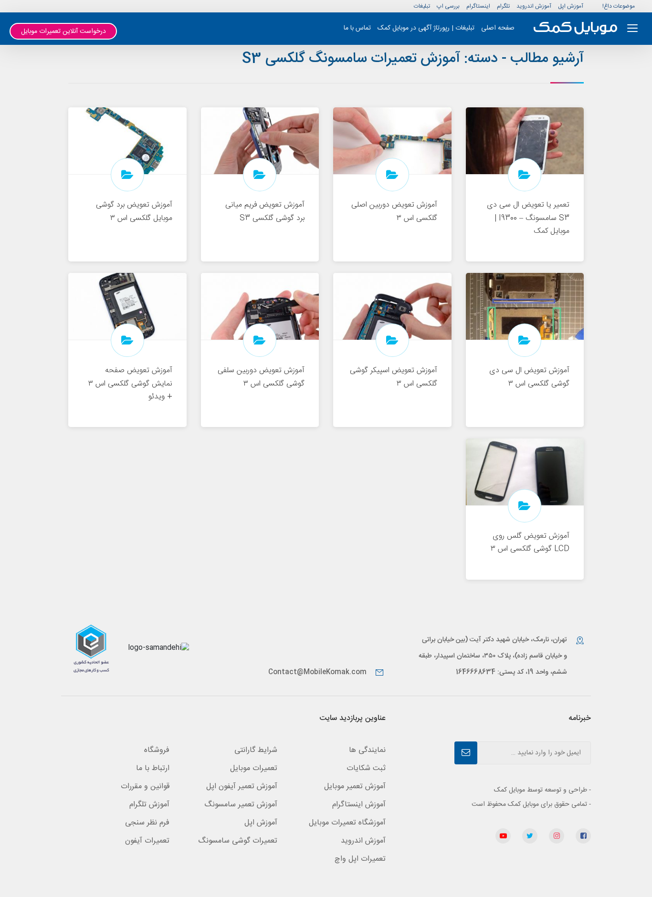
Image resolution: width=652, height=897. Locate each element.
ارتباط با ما (152, 768)
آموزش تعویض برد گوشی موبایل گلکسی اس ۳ (134, 211)
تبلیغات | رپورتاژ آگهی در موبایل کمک (426, 28)
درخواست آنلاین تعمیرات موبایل (63, 31)
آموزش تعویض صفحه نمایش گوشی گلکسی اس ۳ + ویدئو (130, 383)
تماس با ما (357, 28)
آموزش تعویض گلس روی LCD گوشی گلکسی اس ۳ (530, 542)
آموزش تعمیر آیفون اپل (241, 786)
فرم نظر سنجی (147, 822)
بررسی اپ (448, 6)
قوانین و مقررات (145, 786)
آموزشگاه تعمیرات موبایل (347, 822)
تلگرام (503, 6)
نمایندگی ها (367, 750)
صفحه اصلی (498, 28)
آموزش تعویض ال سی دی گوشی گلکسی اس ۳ (529, 377)
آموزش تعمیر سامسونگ (240, 804)
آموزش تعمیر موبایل (355, 786)
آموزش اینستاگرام (359, 804)
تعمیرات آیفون (147, 840)
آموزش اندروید (533, 6)
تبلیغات (422, 6)
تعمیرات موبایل (253, 768)
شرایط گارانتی (255, 750)
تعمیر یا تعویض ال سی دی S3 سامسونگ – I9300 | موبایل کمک (528, 217)
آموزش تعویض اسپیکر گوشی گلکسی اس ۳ (393, 377)
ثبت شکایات (366, 768)
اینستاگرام (478, 6)
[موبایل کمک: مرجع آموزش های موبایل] (575, 28)
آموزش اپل (570, 6)
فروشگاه (156, 750)
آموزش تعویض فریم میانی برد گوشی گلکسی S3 (265, 211)
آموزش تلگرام (149, 804)
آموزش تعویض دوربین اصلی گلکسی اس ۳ (394, 211)
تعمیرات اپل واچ (360, 859)
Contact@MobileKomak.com (317, 672)
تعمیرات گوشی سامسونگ (237, 840)
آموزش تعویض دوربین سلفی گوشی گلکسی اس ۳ (261, 377)
